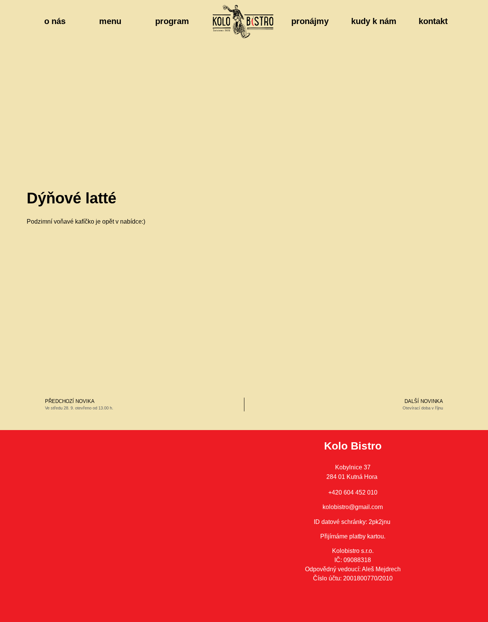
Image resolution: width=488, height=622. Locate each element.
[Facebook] (342, 606)
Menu (110, 21)
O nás (55, 21)
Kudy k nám (373, 21)
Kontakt (433, 21)
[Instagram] (363, 606)
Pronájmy (310, 21)
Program (172, 21)
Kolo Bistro (353, 446)
